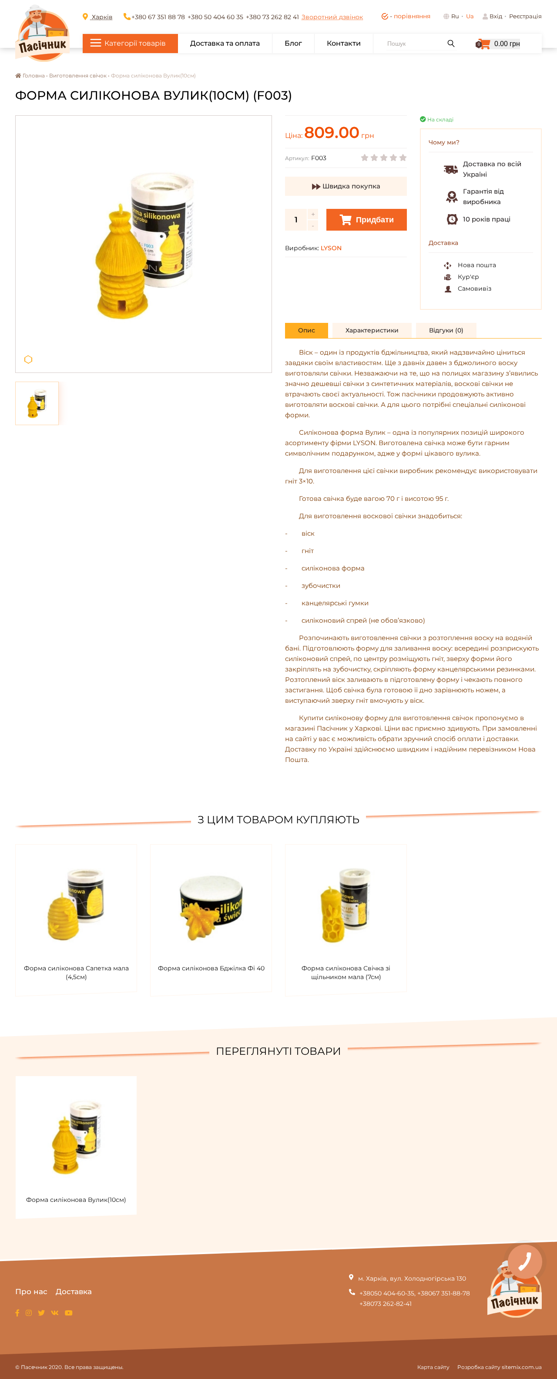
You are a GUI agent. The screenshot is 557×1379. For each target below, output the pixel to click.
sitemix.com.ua (522, 1367)
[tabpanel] (144, 244)
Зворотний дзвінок (332, 17)
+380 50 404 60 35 (215, 17)
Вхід (496, 16)
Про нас (31, 1291)
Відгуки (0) (446, 330)
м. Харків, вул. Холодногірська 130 (412, 1278)
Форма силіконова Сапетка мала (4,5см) (76, 972)
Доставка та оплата (225, 43)
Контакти (344, 43)
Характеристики (372, 330)
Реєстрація (525, 16)
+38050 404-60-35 (386, 1293)
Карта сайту (433, 1367)
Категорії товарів (135, 43)
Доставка (74, 1291)
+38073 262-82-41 (385, 1304)
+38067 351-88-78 (443, 1293)
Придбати (374, 219)
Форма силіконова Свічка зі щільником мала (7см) (346, 972)
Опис (306, 330)
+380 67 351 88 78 (158, 17)
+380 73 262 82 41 (272, 17)
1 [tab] (28, 360)
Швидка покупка (350, 186)
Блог (293, 43)
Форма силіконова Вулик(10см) (76, 1200)
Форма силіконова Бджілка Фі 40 (211, 968)
